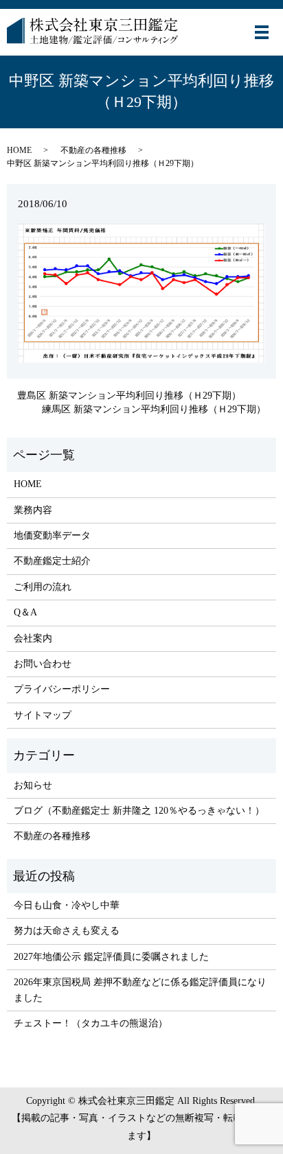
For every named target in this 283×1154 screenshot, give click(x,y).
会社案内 (33, 638)
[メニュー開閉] (262, 32)
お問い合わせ (42, 664)
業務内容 (33, 510)
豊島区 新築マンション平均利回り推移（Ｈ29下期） (129, 395)
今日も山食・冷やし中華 (67, 905)
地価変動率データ (52, 535)
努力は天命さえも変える (67, 931)
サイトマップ (42, 715)
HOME (19, 150)
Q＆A (25, 612)
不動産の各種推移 (93, 150)
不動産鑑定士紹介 (52, 561)
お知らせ (33, 785)
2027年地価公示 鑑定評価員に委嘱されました (111, 957)
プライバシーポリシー (62, 689)
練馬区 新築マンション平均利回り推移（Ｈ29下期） (154, 409)
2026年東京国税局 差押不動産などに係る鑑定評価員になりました (140, 989)
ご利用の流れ (42, 587)
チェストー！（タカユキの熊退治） (91, 1023)
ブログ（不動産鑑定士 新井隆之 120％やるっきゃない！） (139, 810)
